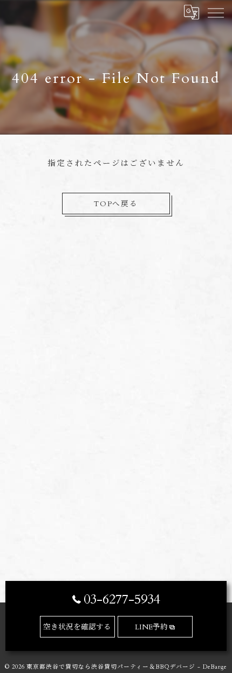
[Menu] (215, 12)
